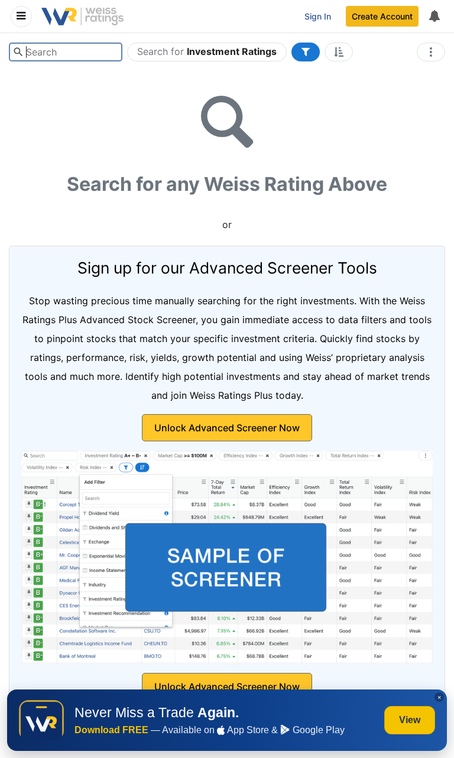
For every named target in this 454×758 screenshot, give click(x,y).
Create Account (382, 16)
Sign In (317, 16)
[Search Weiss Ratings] (18, 52)
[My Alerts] (434, 16)
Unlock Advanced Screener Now (227, 428)
